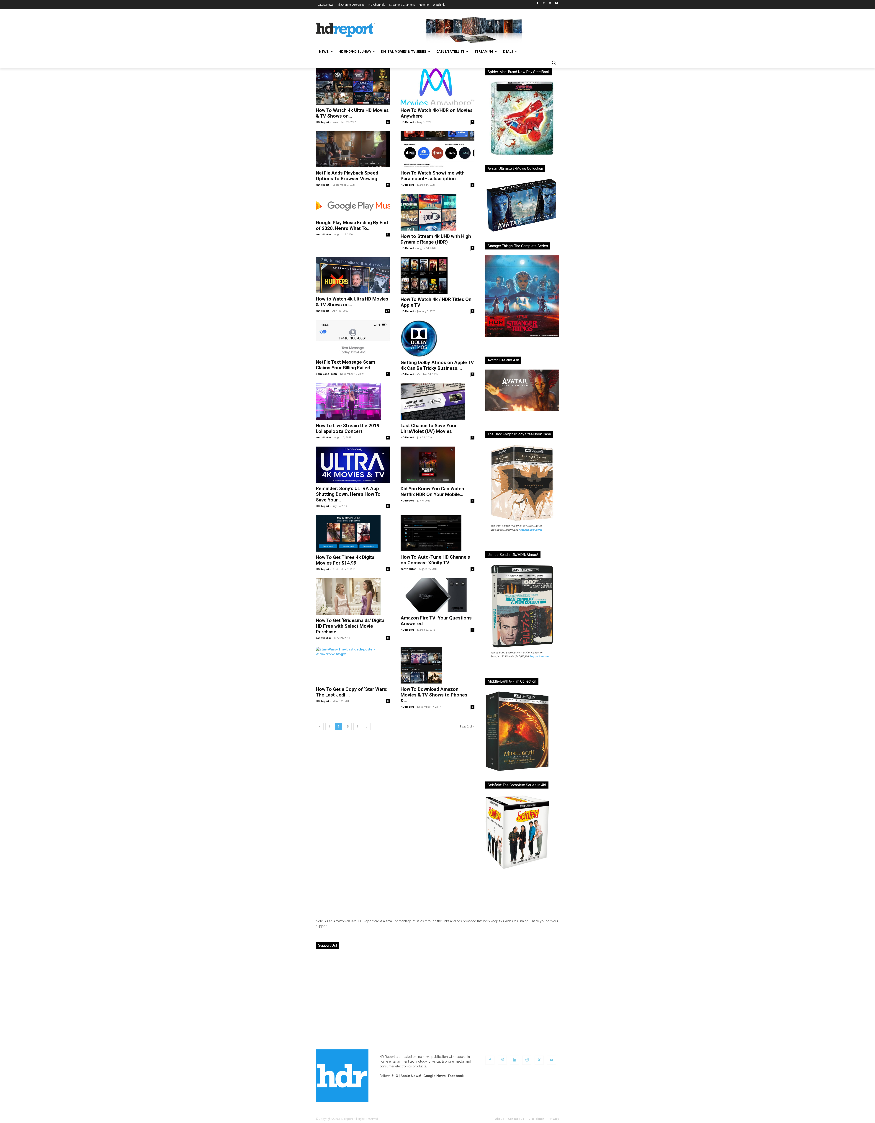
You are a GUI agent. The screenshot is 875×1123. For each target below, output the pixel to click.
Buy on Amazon (539, 656)
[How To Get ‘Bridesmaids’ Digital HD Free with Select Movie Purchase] (353, 596)
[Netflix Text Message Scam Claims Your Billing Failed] (353, 338)
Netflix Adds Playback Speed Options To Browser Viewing (347, 175)
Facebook (456, 1076)
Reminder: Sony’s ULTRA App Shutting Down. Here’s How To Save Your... (348, 494)
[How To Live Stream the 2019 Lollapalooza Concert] (353, 401)
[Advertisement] (437, 987)
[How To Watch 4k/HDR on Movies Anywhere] (437, 86)
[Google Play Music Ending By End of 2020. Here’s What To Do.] (353, 205)
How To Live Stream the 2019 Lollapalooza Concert (347, 428)
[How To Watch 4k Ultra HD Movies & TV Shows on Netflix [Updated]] (353, 86)
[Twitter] (550, 3)
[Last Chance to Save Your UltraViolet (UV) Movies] (437, 401)
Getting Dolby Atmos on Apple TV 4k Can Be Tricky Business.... (437, 365)
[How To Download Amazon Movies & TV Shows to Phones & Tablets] (437, 665)
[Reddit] (526, 1060)
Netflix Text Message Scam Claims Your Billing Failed (345, 364)
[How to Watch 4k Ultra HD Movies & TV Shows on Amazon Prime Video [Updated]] (353, 275)
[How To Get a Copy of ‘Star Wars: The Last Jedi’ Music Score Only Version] (353, 665)
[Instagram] (544, 3)
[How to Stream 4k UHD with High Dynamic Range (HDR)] (437, 212)
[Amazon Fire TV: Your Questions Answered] (437, 595)
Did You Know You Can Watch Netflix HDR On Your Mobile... (432, 491)
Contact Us (516, 1119)
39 (387, 310)
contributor (323, 234)
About (499, 1119)
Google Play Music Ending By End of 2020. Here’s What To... (352, 225)
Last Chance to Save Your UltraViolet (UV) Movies (429, 428)
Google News (434, 1076)
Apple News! (411, 1076)
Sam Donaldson (326, 373)
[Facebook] (537, 3)
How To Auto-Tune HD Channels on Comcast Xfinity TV (435, 559)
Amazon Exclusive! (530, 529)
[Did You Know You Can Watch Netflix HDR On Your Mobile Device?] (437, 465)
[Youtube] (556, 3)
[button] (553, 62)
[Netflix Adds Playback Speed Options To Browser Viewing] (353, 149)
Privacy (553, 1119)
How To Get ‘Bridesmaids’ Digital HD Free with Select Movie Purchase (351, 626)
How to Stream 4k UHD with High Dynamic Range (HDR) (436, 239)
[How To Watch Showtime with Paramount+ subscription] (437, 149)
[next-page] (367, 726)
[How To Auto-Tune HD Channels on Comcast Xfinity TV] (437, 533)
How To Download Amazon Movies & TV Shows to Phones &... (434, 694)
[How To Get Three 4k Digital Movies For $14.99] (353, 533)
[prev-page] (320, 726)
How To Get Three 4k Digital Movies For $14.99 (346, 560)
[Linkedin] (514, 1060)
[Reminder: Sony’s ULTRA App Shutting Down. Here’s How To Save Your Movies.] (353, 465)
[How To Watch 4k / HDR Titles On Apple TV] (437, 275)
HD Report (322, 122)
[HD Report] (345, 30)
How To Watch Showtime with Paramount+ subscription (433, 175)
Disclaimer (536, 1119)
